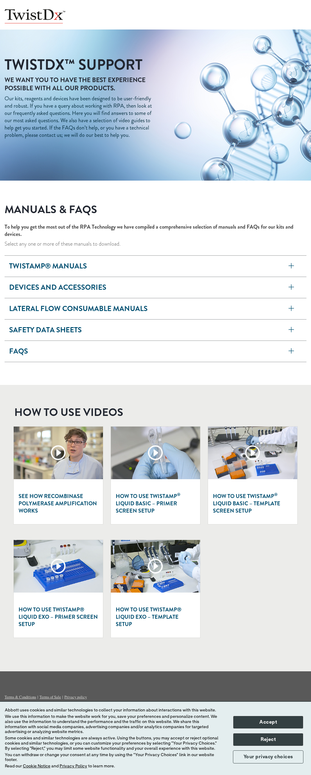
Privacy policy (75, 697)
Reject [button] (268, 739)
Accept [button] (268, 722)
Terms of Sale (50, 697)
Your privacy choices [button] (268, 756)
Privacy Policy (73, 766)
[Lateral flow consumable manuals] (291, 308)
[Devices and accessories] (291, 287)
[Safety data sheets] (291, 330)
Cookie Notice (36, 766)
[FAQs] (291, 351)
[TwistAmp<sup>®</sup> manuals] (291, 266)
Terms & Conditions (20, 697)
